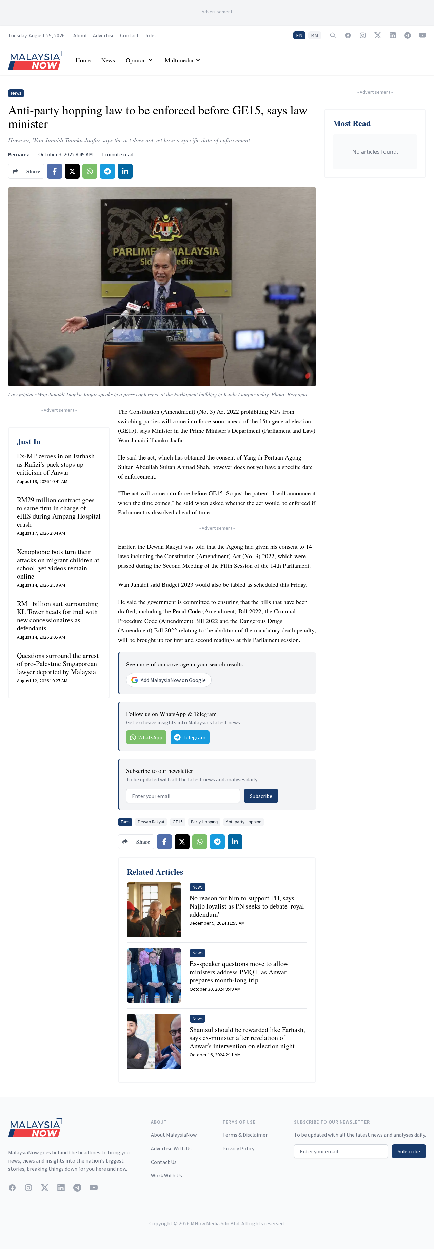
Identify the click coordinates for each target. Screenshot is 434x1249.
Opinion (136, 60)
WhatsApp (150, 737)
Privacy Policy (238, 1148)
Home (83, 60)
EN (299, 35)
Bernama (19, 154)
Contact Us (164, 1161)
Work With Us (166, 1175)
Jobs (150, 35)
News (108, 60)
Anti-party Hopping (243, 822)
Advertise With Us (171, 1148)
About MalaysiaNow (174, 1134)
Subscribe (261, 796)
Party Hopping (204, 822)
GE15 (178, 822)
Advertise (104, 35)
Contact (129, 35)
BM (314, 35)
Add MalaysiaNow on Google (173, 680)
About (80, 35)
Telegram (194, 737)
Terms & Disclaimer (245, 1134)
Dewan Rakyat (151, 822)
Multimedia (179, 60)
